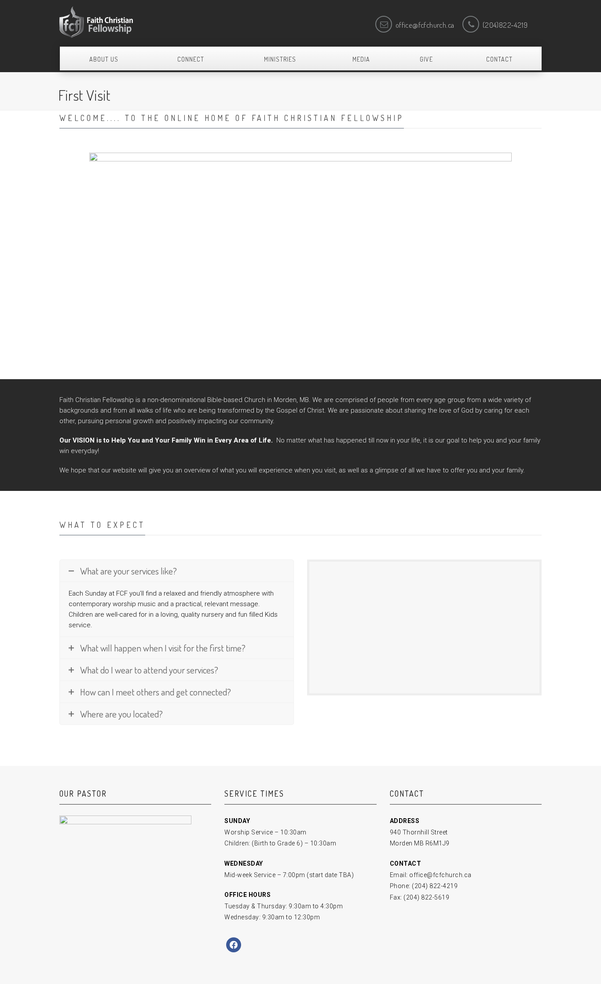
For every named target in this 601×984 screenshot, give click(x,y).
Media (361, 59)
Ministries (280, 59)
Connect (190, 59)
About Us (103, 59)
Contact (499, 59)
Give (426, 59)
